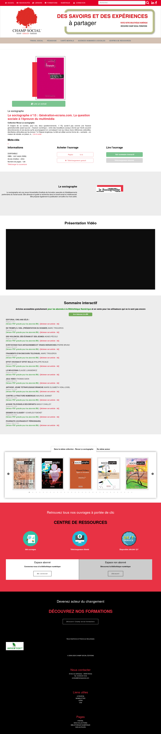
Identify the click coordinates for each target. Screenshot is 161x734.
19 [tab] (93, 492)
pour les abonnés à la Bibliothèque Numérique (70, 309)
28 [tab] (125, 492)
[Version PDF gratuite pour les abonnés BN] (22, 324)
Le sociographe (16, 111)
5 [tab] (43, 492)
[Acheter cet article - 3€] (49, 324)
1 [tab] (29, 492)
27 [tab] (121, 492)
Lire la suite (37, 134)
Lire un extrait (39, 103)
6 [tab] (47, 492)
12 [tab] (68, 492)
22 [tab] (103, 492)
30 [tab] (132, 492)
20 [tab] (96, 492)
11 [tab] (64, 492)
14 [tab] (75, 492)
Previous (8, 474)
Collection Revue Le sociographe (21, 123)
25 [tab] (114, 492)
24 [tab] (110, 492)
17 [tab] (86, 492)
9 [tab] (57, 492)
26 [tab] (117, 492)
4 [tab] (40, 492)
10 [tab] (61, 492)
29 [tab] (128, 492)
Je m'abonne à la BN (80, 314)
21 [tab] (100, 492)
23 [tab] (107, 492)
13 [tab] (71, 492)
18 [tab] (89, 492)
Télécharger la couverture (17, 164)
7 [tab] (50, 492)
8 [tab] (54, 492)
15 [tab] (79, 492)
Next (152, 474)
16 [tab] (82, 492)
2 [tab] (33, 492)
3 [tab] (36, 492)
